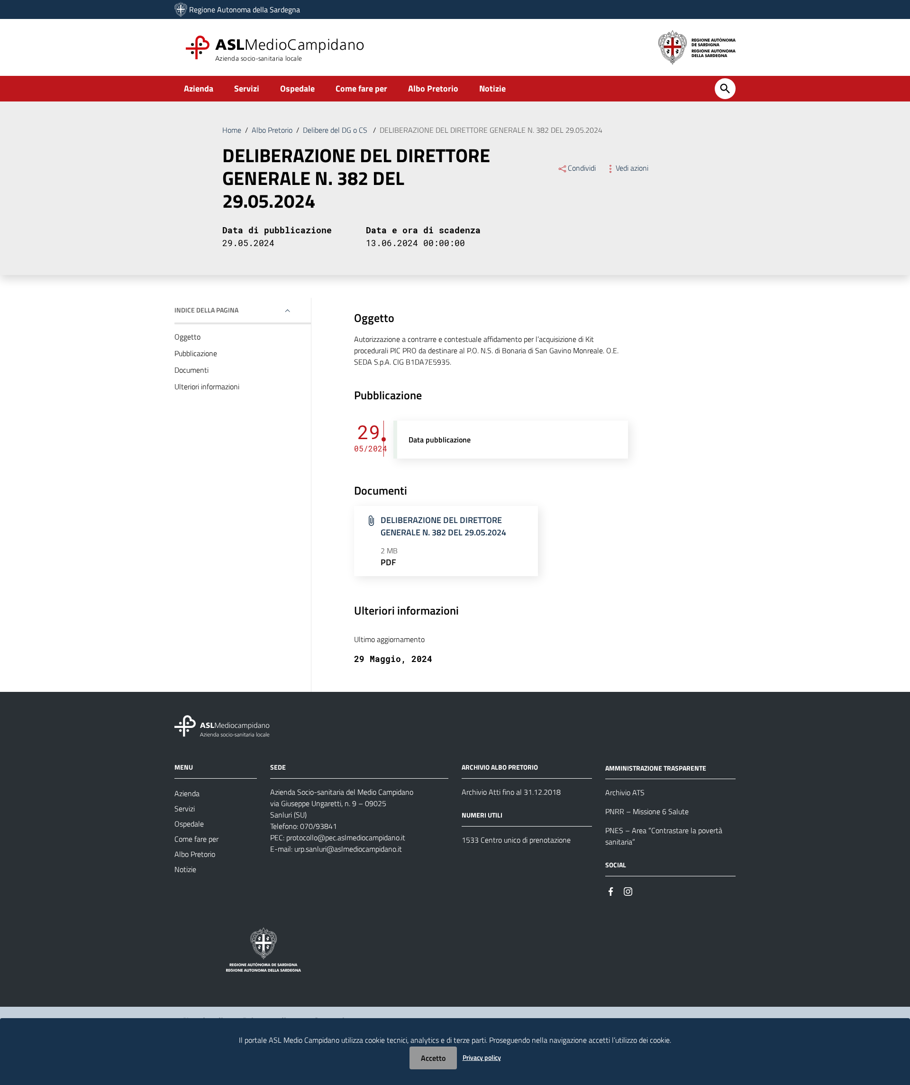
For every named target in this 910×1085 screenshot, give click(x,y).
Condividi (582, 168)
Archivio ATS (625, 792)
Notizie (492, 88)
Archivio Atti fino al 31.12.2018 (511, 792)
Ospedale (297, 88)
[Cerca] (725, 88)
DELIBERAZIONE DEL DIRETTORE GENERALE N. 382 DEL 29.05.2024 (443, 526)
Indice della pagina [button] (206, 310)
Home (231, 130)
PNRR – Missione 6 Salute (647, 811)
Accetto (433, 1058)
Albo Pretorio (433, 88)
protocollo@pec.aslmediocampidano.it (345, 837)
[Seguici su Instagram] (628, 890)
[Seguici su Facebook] (611, 890)
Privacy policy (482, 1057)
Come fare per (361, 88)
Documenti (191, 370)
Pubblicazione (195, 353)
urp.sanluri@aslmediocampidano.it (348, 849)
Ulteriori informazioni (206, 386)
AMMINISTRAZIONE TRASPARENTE (655, 767)
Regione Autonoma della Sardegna (244, 9)
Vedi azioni (632, 168)
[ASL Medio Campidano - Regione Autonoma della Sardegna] (222, 724)
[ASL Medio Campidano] (180, 9)
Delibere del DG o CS (336, 130)
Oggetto (187, 336)
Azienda (198, 88)
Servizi (246, 88)
